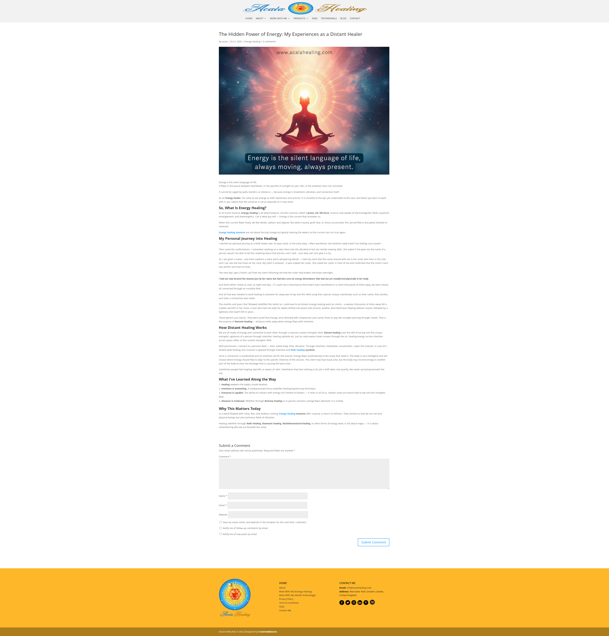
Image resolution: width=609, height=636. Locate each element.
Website (223, 514)
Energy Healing (252, 41)
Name (223, 495)
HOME (249, 18)
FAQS (315, 18)
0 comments (269, 41)
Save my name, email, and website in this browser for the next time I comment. (265, 522)
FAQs (282, 606)
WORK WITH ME (278, 18)
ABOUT (259, 18)
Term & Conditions (289, 602)
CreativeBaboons (267, 631)
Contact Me (285, 610)
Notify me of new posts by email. (240, 534)
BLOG (343, 18)
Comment (225, 456)
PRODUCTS (299, 18)
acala (225, 41)
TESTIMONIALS (329, 18)
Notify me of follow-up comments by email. (245, 528)
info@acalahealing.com (359, 587)
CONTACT (355, 18)
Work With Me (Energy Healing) (295, 591)
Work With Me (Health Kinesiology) (297, 595)
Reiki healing (298, 349)
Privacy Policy (286, 598)
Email (223, 505)
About (282, 587)
